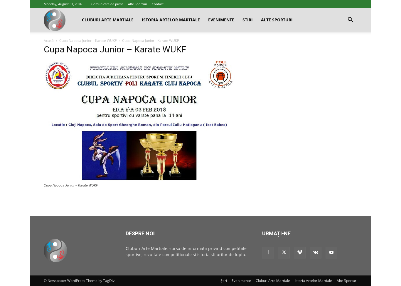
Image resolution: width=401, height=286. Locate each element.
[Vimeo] (300, 252)
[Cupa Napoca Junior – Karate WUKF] (139, 179)
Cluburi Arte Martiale (108, 20)
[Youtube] (331, 252)
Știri (247, 20)
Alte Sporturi (137, 4)
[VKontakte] (315, 252)
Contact (158, 4)
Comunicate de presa (107, 4)
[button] (350, 20)
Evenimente (221, 20)
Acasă (49, 40)
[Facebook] (268, 252)
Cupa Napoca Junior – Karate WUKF (88, 40)
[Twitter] (284, 252)
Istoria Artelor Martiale (171, 20)
